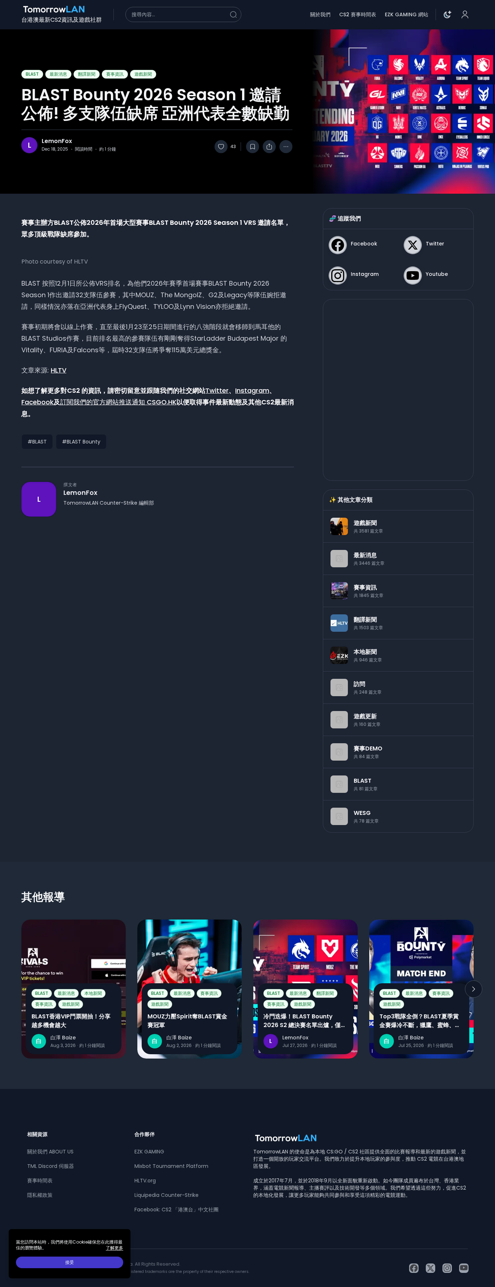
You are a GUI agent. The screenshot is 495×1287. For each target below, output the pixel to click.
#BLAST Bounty (81, 441)
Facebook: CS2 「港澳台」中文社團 (176, 1209)
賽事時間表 (40, 1180)
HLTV (58, 370)
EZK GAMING (149, 1151)
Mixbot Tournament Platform (171, 1166)
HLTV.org (145, 1180)
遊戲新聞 (143, 74)
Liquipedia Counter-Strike (166, 1195)
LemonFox (57, 141)
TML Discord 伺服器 (50, 1166)
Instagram (252, 390)
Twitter (217, 390)
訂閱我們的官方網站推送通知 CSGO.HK (118, 402)
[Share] (269, 146)
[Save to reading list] (252, 146)
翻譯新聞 (86, 74)
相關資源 (37, 1134)
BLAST (32, 74)
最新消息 (58, 74)
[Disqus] (157, 621)
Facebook (37, 402)
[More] (285, 146)
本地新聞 (93, 993)
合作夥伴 (144, 1134)
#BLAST (37, 441)
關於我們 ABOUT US (50, 1151)
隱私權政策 (40, 1195)
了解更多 (114, 1248)
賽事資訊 (115, 74)
